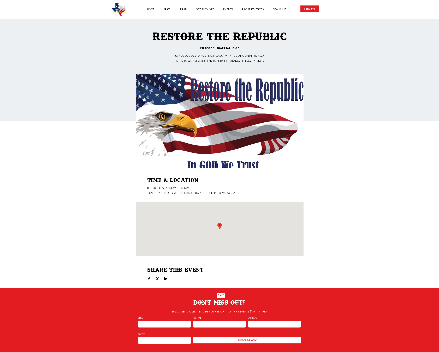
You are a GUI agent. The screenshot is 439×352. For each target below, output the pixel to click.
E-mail (140, 318)
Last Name (252, 318)
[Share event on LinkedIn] (165, 278)
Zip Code (141, 334)
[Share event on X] (157, 278)
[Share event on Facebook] (149, 278)
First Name (197, 318)
